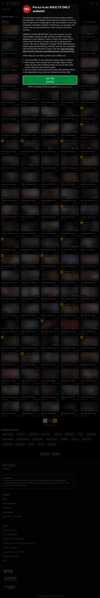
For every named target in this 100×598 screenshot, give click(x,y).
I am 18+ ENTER (50, 80)
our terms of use (65, 87)
